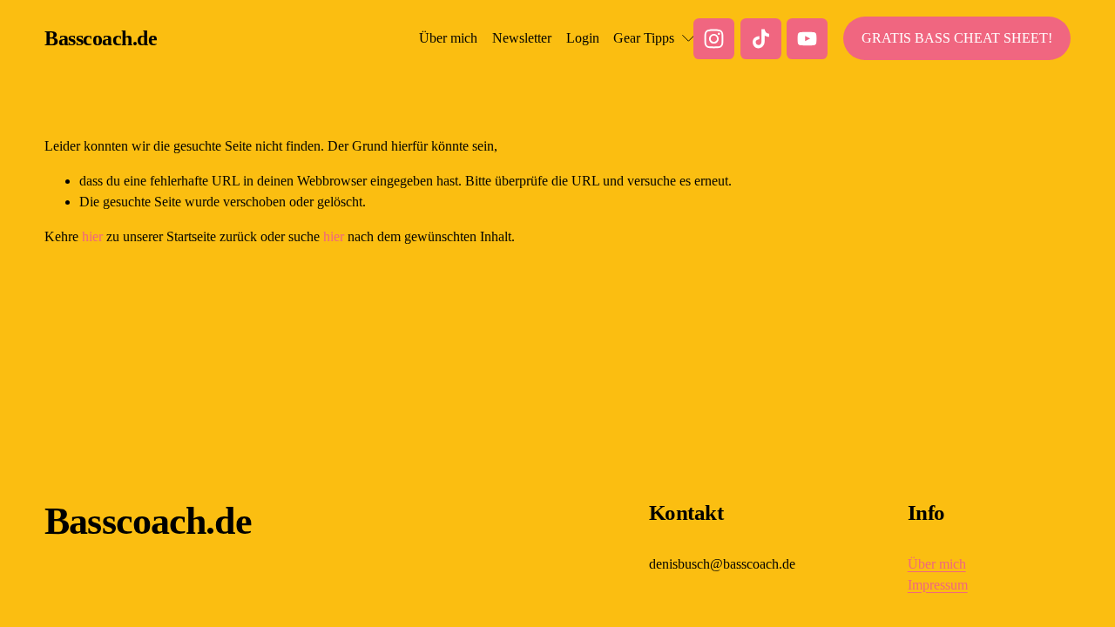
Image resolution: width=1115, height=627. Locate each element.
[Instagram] (713, 38)
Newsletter (521, 37)
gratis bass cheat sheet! (957, 37)
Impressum (938, 584)
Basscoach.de (100, 38)
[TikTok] (760, 38)
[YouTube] (807, 38)
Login (582, 37)
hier (92, 236)
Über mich (448, 37)
